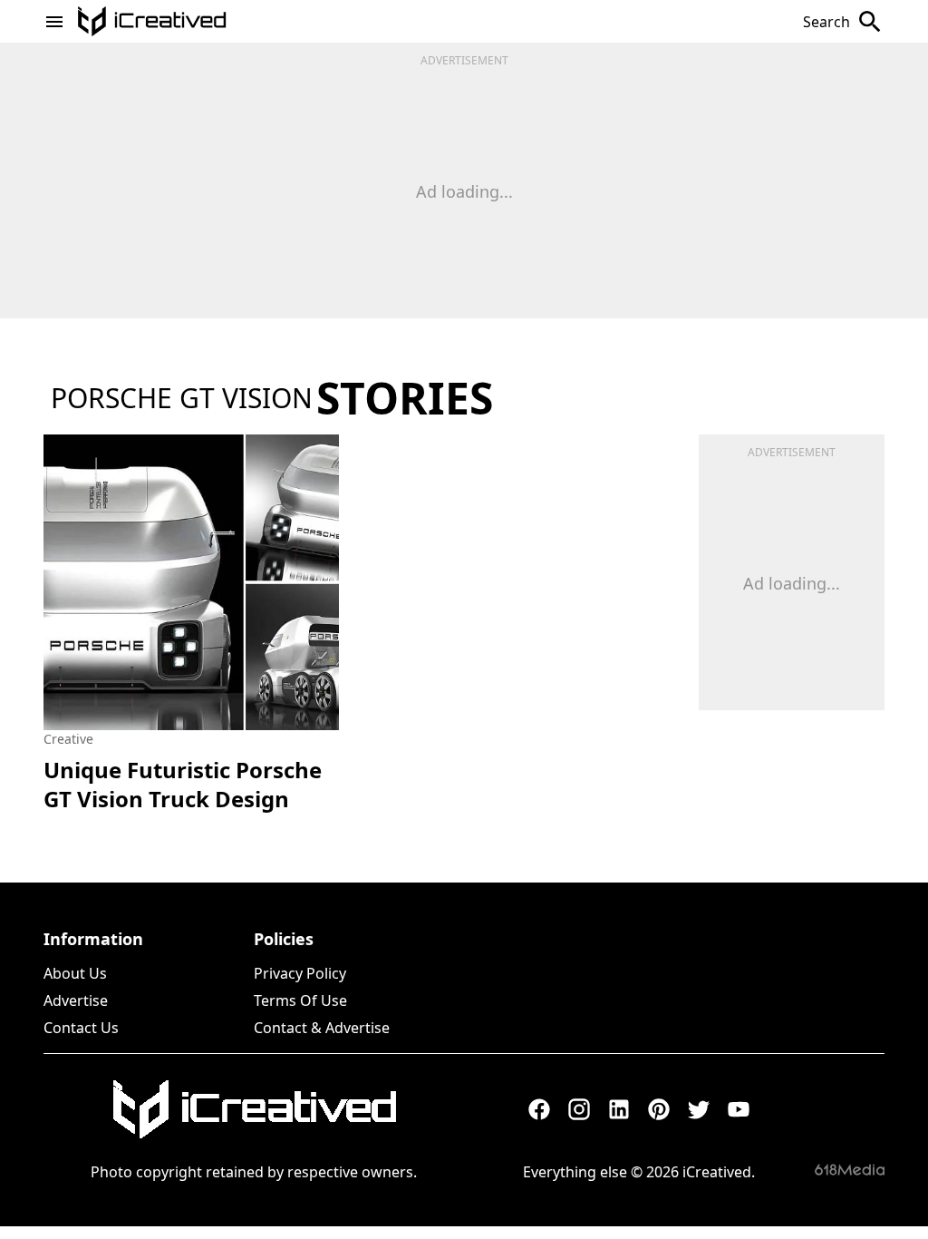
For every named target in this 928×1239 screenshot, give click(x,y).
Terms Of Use (300, 1000)
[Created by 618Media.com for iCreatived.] (849, 1170)
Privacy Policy (300, 973)
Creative (68, 738)
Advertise (76, 1000)
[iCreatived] (253, 1109)
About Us (75, 973)
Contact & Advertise (322, 1028)
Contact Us (81, 1028)
